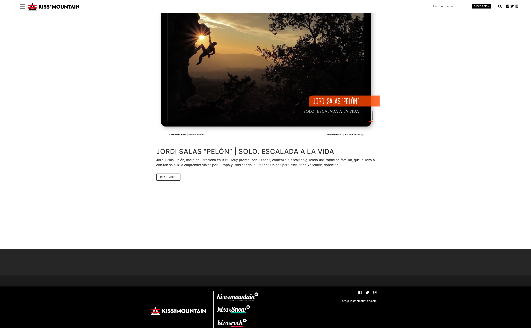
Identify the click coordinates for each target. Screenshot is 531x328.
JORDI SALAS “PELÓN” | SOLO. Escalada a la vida (245, 151)
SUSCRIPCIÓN (481, 6)
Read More (168, 177)
